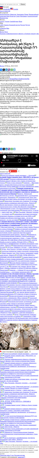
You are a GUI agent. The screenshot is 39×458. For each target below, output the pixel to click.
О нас (12, 455)
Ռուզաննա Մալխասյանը (19, 79)
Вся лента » (3, 321)
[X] (4, 70)
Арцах (2, 21)
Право (26, 14)
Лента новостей (5, 11)
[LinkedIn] (6, 70)
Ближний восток (14, 25)
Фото (6, 32)
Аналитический (32, 16)
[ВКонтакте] (1, 70)
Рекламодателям (19, 455)
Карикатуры (4, 18)
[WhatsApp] (12, 70)
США (2, 25)
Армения (3, 28)
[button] (19, 142)
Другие (27, 25)
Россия (22, 25)
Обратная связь (5, 455)
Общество (13, 14)
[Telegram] (14, 70)
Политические (4, 14)
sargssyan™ (21, 457)
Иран (20, 21)
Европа (6, 25)
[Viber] (9, 70)
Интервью (23, 16)
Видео (2, 32)
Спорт (18, 16)
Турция (7, 21)
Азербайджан (14, 21)
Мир (7, 28)
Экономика (20, 14)
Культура (12, 16)
